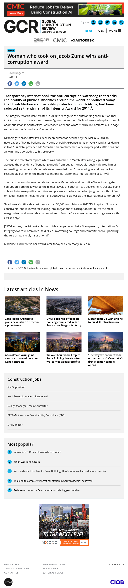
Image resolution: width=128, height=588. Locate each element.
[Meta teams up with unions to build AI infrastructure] (105, 305)
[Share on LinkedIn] (24, 83)
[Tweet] (16, 83)
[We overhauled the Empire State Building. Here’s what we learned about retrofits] (63, 342)
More (113, 30)
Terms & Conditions (16, 568)
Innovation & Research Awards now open (37, 452)
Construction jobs (25, 379)
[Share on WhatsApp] (30, 83)
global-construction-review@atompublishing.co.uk (79, 268)
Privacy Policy (51, 568)
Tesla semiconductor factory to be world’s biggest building (47, 490)
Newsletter (11, 564)
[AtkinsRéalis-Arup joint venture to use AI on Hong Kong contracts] (22, 342)
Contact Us (11, 572)
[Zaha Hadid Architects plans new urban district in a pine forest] (22, 305)
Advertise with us (53, 564)
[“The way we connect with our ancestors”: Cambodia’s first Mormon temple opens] (105, 342)
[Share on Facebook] (10, 83)
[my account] (93, 22)
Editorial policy (52, 572)
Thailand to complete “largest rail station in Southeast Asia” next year (53, 480)
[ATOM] (34, 582)
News (88, 30)
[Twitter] (107, 22)
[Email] (100, 22)
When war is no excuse (27, 461)
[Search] (121, 22)
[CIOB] (94, 582)
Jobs (101, 30)
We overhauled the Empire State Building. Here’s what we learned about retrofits (60, 471)
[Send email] (38, 83)
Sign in (85, 22)
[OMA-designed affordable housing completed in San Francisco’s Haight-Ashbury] (63, 305)
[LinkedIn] (114, 22)
